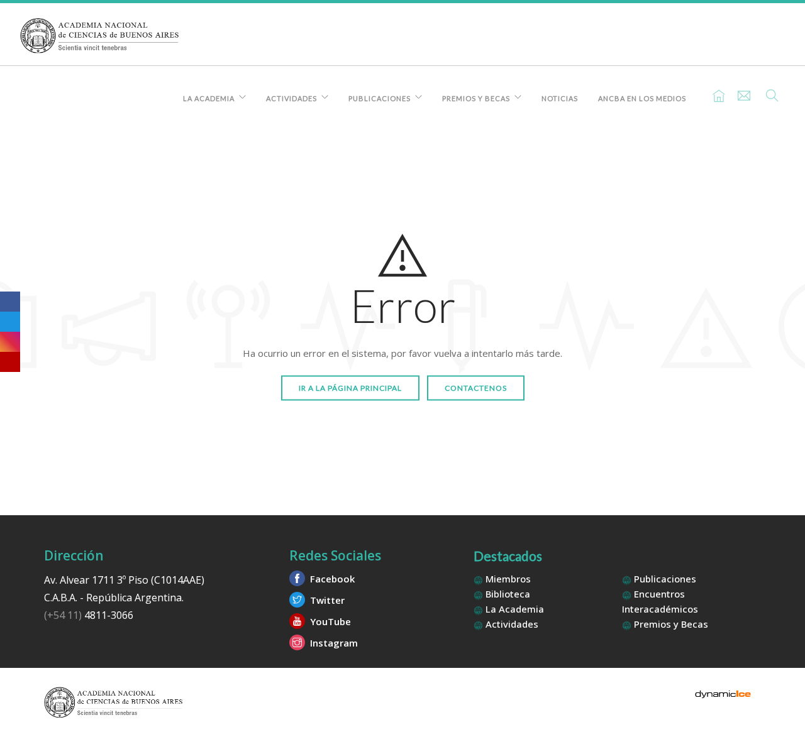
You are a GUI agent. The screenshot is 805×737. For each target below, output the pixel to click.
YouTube (329, 621)
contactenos (476, 387)
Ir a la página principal (350, 387)
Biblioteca (506, 593)
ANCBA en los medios (642, 98)
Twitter (326, 600)
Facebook (331, 578)
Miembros (507, 578)
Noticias (559, 98)
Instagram (333, 642)
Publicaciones (379, 98)
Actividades (291, 98)
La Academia (209, 98)
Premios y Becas (476, 98)
